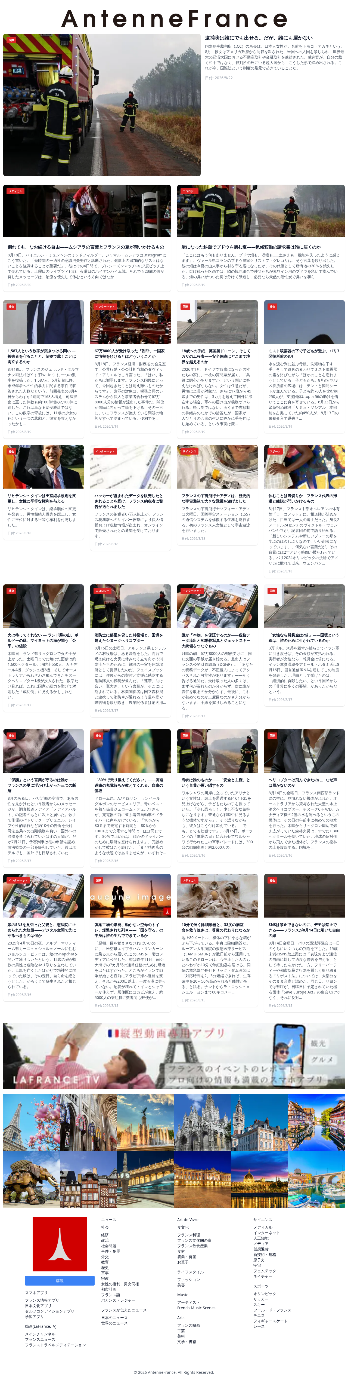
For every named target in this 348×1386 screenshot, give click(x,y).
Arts (181, 1317)
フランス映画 (188, 1325)
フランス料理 (188, 1234)
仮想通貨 (261, 1249)
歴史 (105, 1267)
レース (259, 1326)
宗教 (105, 1278)
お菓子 (183, 1262)
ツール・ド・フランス (272, 1310)
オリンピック (264, 1293)
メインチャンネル (40, 1333)
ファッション (188, 1279)
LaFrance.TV (44, 1326)
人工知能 (261, 1238)
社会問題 (108, 1245)
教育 (105, 1262)
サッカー (261, 1299)
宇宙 (257, 1265)
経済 (105, 1234)
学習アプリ (34, 1316)
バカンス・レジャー (118, 1300)
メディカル (262, 1227)
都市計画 (108, 1289)
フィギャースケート (270, 1320)
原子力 (259, 1259)
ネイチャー (262, 1276)
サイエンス (262, 1219)
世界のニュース (114, 1323)
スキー (259, 1304)
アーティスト (188, 1302)
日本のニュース (114, 1317)
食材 (181, 1251)
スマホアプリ (36, 1292)
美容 (181, 1284)
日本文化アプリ (38, 1305)
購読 (60, 1280)
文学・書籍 (186, 1341)
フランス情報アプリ (42, 1300)
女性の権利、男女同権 (120, 1283)
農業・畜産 (186, 1256)
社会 (105, 1227)
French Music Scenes (196, 1307)
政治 (105, 1240)
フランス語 (110, 1294)
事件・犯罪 (110, 1251)
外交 (105, 1256)
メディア (261, 1243)
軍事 (105, 1272)
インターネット (266, 1232)
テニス (259, 1315)
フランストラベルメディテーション (55, 1344)
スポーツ (261, 1286)
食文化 (183, 1227)
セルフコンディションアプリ (49, 1311)
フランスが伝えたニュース (124, 1310)
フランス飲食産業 (192, 1245)
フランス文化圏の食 (194, 1240)
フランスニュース (40, 1339)
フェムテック (264, 1270)
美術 (181, 1336)
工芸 (181, 1330)
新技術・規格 (264, 1254)
